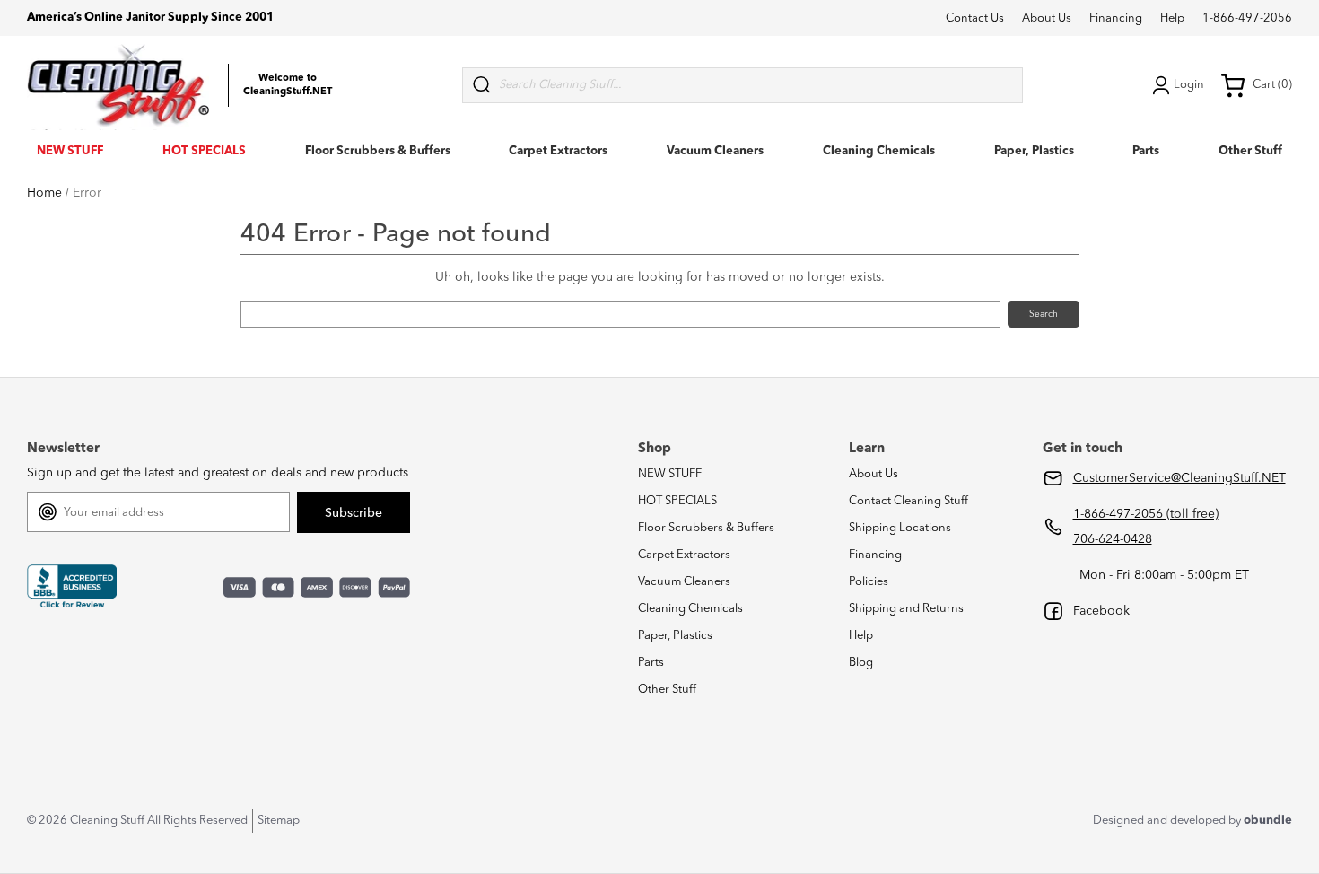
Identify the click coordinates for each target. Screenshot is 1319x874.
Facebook (1101, 611)
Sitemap (279, 820)
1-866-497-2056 (1247, 18)
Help (1172, 18)
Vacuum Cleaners (715, 151)
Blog (861, 663)
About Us (1046, 18)
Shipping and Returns (906, 609)
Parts (1145, 151)
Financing (1115, 18)
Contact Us (975, 18)
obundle (1268, 820)
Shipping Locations (900, 528)
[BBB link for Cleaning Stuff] (72, 587)
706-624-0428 (1112, 539)
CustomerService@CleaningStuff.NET (1179, 478)
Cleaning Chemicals (879, 151)
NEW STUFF (70, 151)
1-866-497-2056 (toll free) (1146, 514)
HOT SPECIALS (204, 151)
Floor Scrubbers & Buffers (377, 151)
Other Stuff (1250, 151)
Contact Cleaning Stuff (908, 501)
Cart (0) (1272, 85)
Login (1189, 85)
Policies (868, 582)
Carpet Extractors (558, 151)
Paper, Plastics (1034, 151)
